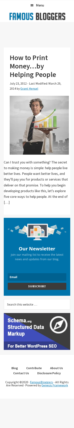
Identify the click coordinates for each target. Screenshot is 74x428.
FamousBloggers (41, 382)
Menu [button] (40, 5)
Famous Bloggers (37, 16)
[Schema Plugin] (37, 349)
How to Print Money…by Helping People (33, 66)
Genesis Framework (54, 385)
